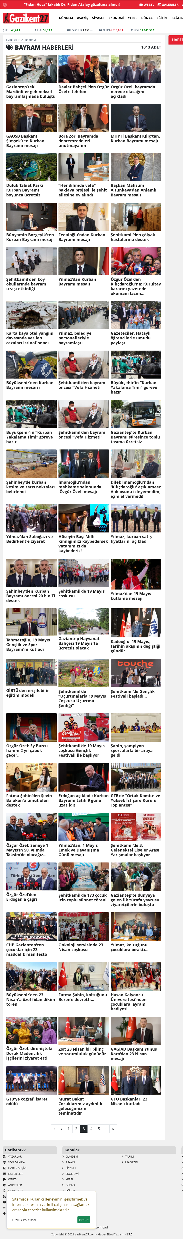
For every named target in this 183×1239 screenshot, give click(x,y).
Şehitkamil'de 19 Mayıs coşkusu (81, 593)
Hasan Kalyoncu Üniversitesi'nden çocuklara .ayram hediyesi (129, 1001)
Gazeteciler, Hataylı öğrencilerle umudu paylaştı (131, 338)
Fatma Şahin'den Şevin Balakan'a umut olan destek (29, 800)
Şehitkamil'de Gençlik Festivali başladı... (133, 693)
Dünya (147, 18)
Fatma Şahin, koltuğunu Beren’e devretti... (82, 997)
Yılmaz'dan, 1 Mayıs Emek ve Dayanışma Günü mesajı (78, 850)
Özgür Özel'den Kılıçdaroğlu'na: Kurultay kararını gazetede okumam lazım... (136, 286)
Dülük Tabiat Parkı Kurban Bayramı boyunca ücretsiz (24, 190)
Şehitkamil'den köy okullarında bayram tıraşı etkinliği (26, 284)
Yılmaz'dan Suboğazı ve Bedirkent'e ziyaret (29, 539)
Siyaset (98, 18)
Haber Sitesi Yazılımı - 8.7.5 (115, 1234)
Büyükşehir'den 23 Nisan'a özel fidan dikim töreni (30, 999)
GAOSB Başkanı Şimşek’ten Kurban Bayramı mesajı (25, 141)
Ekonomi (116, 18)
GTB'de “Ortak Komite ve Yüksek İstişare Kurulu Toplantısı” (135, 800)
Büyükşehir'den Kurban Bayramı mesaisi (30, 385)
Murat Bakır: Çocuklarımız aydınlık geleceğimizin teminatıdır (80, 1106)
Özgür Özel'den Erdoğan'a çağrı (21, 897)
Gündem (66, 18)
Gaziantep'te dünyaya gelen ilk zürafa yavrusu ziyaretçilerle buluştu (135, 900)
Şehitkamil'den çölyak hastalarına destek (133, 237)
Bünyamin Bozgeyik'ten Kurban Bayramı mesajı (30, 237)
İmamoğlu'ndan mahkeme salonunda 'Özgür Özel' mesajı (79, 487)
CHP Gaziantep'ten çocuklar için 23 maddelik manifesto (26, 950)
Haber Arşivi (17, 1168)
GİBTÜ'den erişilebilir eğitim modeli (27, 693)
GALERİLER (170, 4)
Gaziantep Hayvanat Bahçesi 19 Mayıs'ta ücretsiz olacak (79, 643)
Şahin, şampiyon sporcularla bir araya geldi (132, 750)
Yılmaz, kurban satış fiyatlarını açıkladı (131, 539)
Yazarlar (14, 1156)
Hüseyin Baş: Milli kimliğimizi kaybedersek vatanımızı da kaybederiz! (83, 543)
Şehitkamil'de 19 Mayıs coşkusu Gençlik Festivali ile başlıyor (81, 750)
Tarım (129, 1156)
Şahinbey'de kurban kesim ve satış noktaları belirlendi (30, 487)
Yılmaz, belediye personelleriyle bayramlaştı (75, 338)
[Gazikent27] (26, 18)
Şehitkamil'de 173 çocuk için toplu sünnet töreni (82, 897)
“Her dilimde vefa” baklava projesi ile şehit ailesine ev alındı (82, 190)
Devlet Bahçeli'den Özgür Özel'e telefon (83, 89)
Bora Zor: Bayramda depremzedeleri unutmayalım (78, 141)
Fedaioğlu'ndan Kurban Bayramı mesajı (81, 237)
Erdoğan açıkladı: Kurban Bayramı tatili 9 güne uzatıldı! (83, 800)
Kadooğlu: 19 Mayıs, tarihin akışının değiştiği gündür (135, 646)
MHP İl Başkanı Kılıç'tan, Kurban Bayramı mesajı (135, 138)
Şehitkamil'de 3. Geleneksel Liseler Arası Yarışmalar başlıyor (135, 850)
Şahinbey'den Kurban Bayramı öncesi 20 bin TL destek (31, 596)
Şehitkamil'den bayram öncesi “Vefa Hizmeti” (81, 385)
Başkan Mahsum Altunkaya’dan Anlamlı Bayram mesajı (133, 190)
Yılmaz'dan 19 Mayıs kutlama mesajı (131, 596)
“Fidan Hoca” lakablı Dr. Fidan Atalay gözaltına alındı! (72, 4)
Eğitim (162, 18)
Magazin (131, 1162)
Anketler (14, 1185)
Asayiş (82, 18)
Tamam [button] (84, 1220)
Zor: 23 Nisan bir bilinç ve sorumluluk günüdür (82, 1051)
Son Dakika (16, 1162)
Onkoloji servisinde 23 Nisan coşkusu (80, 947)
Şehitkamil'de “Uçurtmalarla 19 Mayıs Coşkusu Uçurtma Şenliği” (82, 698)
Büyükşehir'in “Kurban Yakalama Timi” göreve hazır (134, 387)
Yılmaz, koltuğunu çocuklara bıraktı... (129, 947)
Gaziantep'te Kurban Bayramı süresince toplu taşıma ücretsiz (135, 437)
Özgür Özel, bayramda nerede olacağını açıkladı (133, 92)
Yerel (132, 18)
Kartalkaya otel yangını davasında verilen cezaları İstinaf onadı (30, 338)
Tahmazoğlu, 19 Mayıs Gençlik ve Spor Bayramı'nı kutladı (28, 645)
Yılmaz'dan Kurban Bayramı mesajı (77, 281)
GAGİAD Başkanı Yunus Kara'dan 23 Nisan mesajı (134, 1054)
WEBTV (148, 4)
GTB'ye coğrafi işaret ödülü (27, 1101)
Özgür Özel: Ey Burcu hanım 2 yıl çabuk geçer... (27, 750)
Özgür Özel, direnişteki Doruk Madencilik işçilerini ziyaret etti (29, 1053)
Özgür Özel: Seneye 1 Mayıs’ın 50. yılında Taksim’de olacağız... (27, 850)
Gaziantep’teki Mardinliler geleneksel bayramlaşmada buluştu (31, 92)
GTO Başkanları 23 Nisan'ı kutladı (129, 1101)
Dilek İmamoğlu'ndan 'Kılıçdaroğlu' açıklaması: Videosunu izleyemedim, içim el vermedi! (136, 489)
